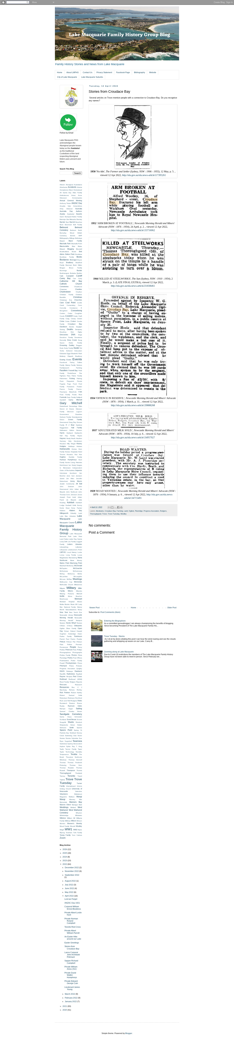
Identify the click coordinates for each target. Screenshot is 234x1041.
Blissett (62, 249)
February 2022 (71, 998)
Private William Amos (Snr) (70, 968)
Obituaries (78, 626)
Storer (80, 735)
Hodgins (63, 446)
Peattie (79, 639)
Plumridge (139, 511)
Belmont (64, 227)
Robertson (63, 698)
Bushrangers (64, 273)
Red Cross (77, 676)
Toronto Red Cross (72, 927)
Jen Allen (70, 478)
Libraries (78, 544)
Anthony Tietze (65, 203)
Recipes (69, 676)
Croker (73, 321)
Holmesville (65, 449)
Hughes (63, 457)
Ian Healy (72, 465)
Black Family (75, 241)
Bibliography (139, 72)
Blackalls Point (76, 243)
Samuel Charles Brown (71, 711)
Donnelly (63, 340)
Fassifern (64, 370)
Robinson (71, 698)
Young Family (65, 835)
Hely (69, 441)
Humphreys (72, 460)
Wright (62, 830)
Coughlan (78, 313)
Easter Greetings (71, 943)
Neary (80, 609)
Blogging (70, 249)
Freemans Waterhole (68, 392)
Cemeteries (64, 286)
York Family (77, 832)
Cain (61, 276)
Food (75, 384)
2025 (65, 853)
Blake (80, 246)
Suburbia (74, 738)
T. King (79, 746)
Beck (61, 225)
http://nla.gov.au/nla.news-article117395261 (144, 175)
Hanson (79, 430)
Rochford (78, 698)
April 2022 (69, 896)
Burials (79, 270)
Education (78, 351)
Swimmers (63, 744)
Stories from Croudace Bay (71, 947)
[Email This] (109, 507)
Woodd (72, 826)
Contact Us (87, 72)
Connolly (63, 308)
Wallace (71, 797)
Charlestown (65, 292)
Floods (79, 381)
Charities (78, 289)
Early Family (68, 348)
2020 (65, 1010)
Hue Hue (78, 454)
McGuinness (77, 571)
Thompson (71, 770)
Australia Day (66, 211)
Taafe (62, 749)
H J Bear (70, 425)
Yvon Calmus (77, 835)
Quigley (79, 668)
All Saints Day (65, 193)
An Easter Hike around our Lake (72, 938)
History (79, 444)
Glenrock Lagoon (74, 412)
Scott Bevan (71, 719)
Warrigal (75, 805)
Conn (80, 305)
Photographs (77, 652)
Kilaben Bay (75, 510)
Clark (62, 303)
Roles (80, 701)
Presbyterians (71, 663)
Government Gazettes (71, 414)
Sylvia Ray (70, 746)
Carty (80, 278)
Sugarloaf (68, 741)
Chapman (63, 289)
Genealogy (73, 406)
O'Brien (62, 626)
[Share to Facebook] (118, 507)
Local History (72, 552)
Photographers (65, 652)
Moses (79, 602)
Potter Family (76, 660)
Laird (126, 511)
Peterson (68, 650)
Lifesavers (63, 550)
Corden (62, 313)
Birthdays (78, 238)
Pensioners (64, 647)
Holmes (79, 446)
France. (79, 389)
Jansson (79, 476)
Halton (71, 430)
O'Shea (69, 626)
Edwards (63, 353)
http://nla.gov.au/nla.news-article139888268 (133, 405)
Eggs (69, 353)
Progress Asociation (151, 511)
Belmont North (76, 230)
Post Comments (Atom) (110, 612)
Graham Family (65, 417)
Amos (73, 195)
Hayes (79, 436)
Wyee (80, 830)
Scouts (79, 719)
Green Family (75, 419)
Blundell (79, 249)
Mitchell (79, 594)
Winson (79, 821)
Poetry (70, 658)
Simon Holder (76, 725)
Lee (65, 541)
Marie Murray (76, 560)
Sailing (79, 708)
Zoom (63, 837)
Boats (74, 251)
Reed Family (64, 682)
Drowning (63, 345)
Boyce (79, 260)
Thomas (63, 762)
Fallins (79, 362)
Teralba (74, 754)
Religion (73, 682)
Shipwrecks (64, 725)
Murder (67, 604)
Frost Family (65, 394)
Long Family (71, 555)
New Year (64, 612)
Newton (62, 623)
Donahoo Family (66, 337)
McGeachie (77, 568)
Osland (72, 631)
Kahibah (70, 502)
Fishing (72, 378)
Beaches (78, 222)
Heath (73, 438)
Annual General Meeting (71, 200)
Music (73, 604)
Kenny (79, 505)
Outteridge (72, 634)
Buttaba (73, 273)
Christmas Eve (66, 300)
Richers (71, 690)
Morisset (78, 599)
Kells (74, 505)
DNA (73, 335)
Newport (79, 620)
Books (79, 257)
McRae (69, 579)
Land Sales (64, 539)
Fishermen (63, 378)
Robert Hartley (76, 692)
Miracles (79, 591)
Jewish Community (67, 484)
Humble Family (75, 457)
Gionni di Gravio (67, 409)
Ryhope (62, 709)
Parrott (62, 639)
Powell (62, 663)
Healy (68, 438)
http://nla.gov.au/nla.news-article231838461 (133, 285)
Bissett (62, 241)
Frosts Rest (77, 394)
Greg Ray (72, 422)
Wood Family (64, 826)
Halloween (63, 430)
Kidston (62, 510)
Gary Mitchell (71, 403)
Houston (70, 454)
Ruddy (62, 706)
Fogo (69, 384)
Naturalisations (71, 609)
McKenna (71, 574)
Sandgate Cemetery (71, 714)
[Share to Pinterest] (121, 507)
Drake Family (75, 343)
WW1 (68, 829)
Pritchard (63, 666)
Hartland (70, 433)
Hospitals (74, 452)
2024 (65, 857)
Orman (66, 631)
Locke (80, 552)
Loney (62, 555)
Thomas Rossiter (67, 768)
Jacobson (73, 473)
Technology (70, 752)
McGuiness (64, 571)
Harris (62, 433)
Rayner (62, 676)
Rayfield (79, 674)
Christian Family (66, 294)
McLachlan (64, 576)
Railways (69, 671)
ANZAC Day (76, 203)
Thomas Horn (76, 765)
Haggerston (64, 428)
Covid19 (69, 316)
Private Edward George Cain (71, 982)
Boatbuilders (64, 251)
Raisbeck (78, 671)
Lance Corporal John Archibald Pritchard (72, 954)
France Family (66, 389)
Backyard (68, 217)
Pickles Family (65, 655)
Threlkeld (78, 773)
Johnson (74, 494)
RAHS (62, 671)
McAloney (70, 566)
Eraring (62, 360)
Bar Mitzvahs (71, 219)
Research (78, 685)
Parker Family (66, 636)
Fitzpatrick (70, 381)
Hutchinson (64, 465)
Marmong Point (76, 563)
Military (71, 587)
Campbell (69, 276)
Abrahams (100, 511)
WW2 (75, 830)
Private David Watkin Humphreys (70, 975)
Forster (79, 387)
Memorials (78, 582)
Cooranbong (76, 310)
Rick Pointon (65, 692)
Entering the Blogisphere (115, 621)
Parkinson (78, 636)
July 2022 (69, 885)
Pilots (80, 655)
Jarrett (62, 478)
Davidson (63, 327)
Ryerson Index (75, 706)
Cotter (70, 313)
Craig (67, 318)
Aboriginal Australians (74, 185)
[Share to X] (115, 507)
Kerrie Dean (65, 508)
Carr (74, 278)
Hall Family (76, 428)
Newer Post (94, 608)
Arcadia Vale (65, 206)
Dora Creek (72, 340)
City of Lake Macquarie (67, 77)
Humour (63, 460)
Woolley (124, 514)
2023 (65, 860)
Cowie (75, 316)
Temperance (64, 754)
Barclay (79, 219)
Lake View (77, 536)
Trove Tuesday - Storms (114, 636)
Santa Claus (65, 717)
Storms (68, 738)
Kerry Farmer (76, 508)
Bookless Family (67, 257)
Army (61, 209)
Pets (74, 650)
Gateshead (64, 406)
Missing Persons (67, 594)
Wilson (73, 821)
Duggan (79, 345)
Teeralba (79, 752)
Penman (79, 644)
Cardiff (79, 276)
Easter (76, 348)
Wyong (62, 832)
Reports (79, 682)
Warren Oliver (65, 805)
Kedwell (68, 505)
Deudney (63, 332)
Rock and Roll (65, 701)
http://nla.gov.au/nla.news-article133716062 (133, 230)
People (73, 647)
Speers (79, 728)
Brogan (62, 268)
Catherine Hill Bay (71, 281)
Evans (68, 360)
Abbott (62, 185)
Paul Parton (70, 639)
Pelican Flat (71, 642)
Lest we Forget (70, 899)
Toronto (71, 776)
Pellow (69, 644)
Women (62, 823)
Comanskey (71, 305)
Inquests (78, 470)
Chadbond (78, 286)
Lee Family (72, 541)
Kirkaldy (73, 513)
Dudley (71, 345)
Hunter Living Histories (73, 462)
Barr (67, 222)
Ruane (79, 703)
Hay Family (70, 436)
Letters (70, 544)
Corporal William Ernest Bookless (72, 907)
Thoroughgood (95, 514)
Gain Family (71, 397)
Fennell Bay (73, 370)
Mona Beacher (75, 596)
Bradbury (69, 262)
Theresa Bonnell (75, 760)
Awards (79, 214)
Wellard (73, 807)
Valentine (78, 791)
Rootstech (63, 703)
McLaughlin (78, 576)
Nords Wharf (71, 623)
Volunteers (64, 794)
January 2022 (71, 1001)
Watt (80, 805)
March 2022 (70, 994)
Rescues (63, 685)
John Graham (67, 486)
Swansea (77, 741)
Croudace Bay (110, 511)
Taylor (62, 752)
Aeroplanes (64, 190)
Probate (79, 666)
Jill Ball (79, 484)
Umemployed (71, 786)
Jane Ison (70, 476)
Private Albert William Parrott (71, 932)
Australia (78, 209)
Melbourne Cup (66, 582)
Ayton (62, 217)
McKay (62, 574)
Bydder (79, 273)
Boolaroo (64, 259)
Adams (79, 187)
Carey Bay (65, 278)
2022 (65, 864)
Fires (68, 376)
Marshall (63, 566)
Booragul (73, 260)
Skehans (63, 728)
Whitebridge (64, 815)
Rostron (72, 703)
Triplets (62, 780)
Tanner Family (70, 749)
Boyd (62, 262)
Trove (104, 514)
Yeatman (69, 832)
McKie (80, 574)
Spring (76, 730)
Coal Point (70, 303)
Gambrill (63, 400)
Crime (62, 321)
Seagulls (63, 722)
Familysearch (64, 368)
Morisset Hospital (67, 602)
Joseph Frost (65, 497)
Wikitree (63, 818)
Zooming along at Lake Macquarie (119, 652)
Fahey (72, 362)
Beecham (68, 225)
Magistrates (64, 558)
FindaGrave (71, 373)
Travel (80, 776)
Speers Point (66, 730)
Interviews (63, 473)
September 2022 (72, 875)
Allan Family (77, 193)
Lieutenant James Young (72, 988)
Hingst (73, 444)
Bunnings (63, 270)
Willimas (68, 821)
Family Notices (76, 365)
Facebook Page (123, 72)
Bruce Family (75, 268)
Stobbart (73, 733)
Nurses (79, 623)
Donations (78, 337)
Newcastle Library (66, 615)
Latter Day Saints (75, 539)
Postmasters (64, 660)
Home (59, 72)
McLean (63, 579)
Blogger (128, 1033)
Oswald (79, 631)
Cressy (73, 318)
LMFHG (63, 552)
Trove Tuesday (114, 514)
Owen (80, 634)
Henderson (78, 441)
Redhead (63, 679)
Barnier (62, 222)
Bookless (78, 254)
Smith (71, 728)
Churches (78, 300)
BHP (80, 236)
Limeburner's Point (75, 550)
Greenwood (64, 422)
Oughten (63, 634)
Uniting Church (65, 789)
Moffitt (62, 596)
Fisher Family (77, 376)
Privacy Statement (104, 72)
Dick (72, 332)
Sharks (71, 722)
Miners (70, 591)
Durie (62, 348)
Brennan (69, 265)
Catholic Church (71, 284)
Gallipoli (79, 397)
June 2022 (69, 888)
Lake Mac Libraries (68, 516)
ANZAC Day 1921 (72, 903)
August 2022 (70, 881)
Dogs (80, 335)
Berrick (72, 236)
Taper (80, 749)
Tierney (62, 776)
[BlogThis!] (112, 507)
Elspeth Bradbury (75, 356)
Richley (79, 690)
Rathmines (71, 674)
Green (62, 419)
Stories (62, 738)
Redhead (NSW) (75, 679)
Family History (65, 365)
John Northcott (71, 492)
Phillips (79, 650)
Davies (71, 327)
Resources (64, 687)
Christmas (77, 297)
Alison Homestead (75, 190)
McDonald (78, 566)
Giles (80, 406)
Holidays (71, 446)
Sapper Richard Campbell (71, 962)
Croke (67, 321)
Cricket (79, 318)
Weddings (64, 807)
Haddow (79, 425)
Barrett (72, 222)
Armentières (77, 206)
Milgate (62, 588)
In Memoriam (65, 468)
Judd (74, 497)
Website (152, 72)
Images (79, 465)
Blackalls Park (65, 243)
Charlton (79, 292)
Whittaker (78, 815)
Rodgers (163, 511)
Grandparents (77, 417)
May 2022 (69, 892)
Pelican (62, 642)
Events (77, 359)
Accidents (72, 187)
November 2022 (72, 871)
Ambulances (64, 195)
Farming (120, 511)
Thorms (79, 770)
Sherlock (79, 722)
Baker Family (77, 217)
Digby (80, 332)
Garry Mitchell (75, 400)
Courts (62, 316)
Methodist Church (66, 584)
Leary (62, 541)
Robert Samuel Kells (71, 695)
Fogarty (62, 384)
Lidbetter (78, 547)
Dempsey (78, 329)
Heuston (63, 444)
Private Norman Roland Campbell (71, 921)
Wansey (72, 799)
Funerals (63, 397)
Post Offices (77, 658)
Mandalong (73, 558)
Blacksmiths (64, 246)
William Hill (71, 818)
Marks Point (64, 563)
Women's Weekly (74, 823)
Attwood (69, 209)
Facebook (63, 362)
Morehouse (64, 599)
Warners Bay (75, 802)
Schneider (78, 717)
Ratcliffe (63, 674)
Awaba (62, 214)
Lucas (80, 555)
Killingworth (64, 513)
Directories (64, 335)
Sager (70, 709)
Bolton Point (70, 254)
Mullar (62, 604)
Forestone (70, 387)
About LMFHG (72, 72)
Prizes (71, 666)
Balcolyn (63, 219)
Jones (80, 494)
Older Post (171, 608)
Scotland (63, 719)
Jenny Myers (76, 481)
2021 (65, 1006)
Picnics (74, 655)
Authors (79, 211)
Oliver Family (71, 628)
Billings (71, 238)
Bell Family (77, 225)
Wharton (79, 813)
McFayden (63, 568)
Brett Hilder (77, 265)
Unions (79, 786)
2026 (65, 849)
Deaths (70, 329)
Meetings (77, 579)
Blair (73, 246)
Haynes (63, 438)
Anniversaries (77, 198)
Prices (80, 663)
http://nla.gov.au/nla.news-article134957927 (133, 437)
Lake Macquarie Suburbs (92, 77)
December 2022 (72, 867)
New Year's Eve (75, 612)
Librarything (64, 547)
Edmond (69, 351)
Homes (74, 449)
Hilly (68, 444)
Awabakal (70, 214)
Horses (67, 452)
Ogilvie (131, 511)
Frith (80, 392)
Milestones (78, 584)
